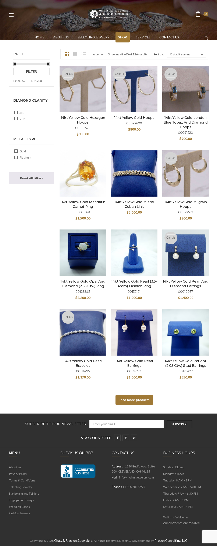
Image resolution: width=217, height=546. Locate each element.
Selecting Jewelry (20, 487)
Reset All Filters (31, 178)
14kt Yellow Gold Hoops (134, 118)
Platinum (25, 157)
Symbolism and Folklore (24, 493)
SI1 (21, 112)
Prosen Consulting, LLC (170, 540)
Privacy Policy (18, 474)
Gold (22, 151)
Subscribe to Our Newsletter (55, 424)
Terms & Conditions (22, 480)
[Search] (206, 36)
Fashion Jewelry (19, 513)
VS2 (22, 119)
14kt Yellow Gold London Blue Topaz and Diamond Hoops (186, 122)
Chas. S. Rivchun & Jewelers (73, 540)
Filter (31, 71)
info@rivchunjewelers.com (136, 477)
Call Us (68, 74)
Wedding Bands (19, 506)
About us (15, 467)
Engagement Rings (21, 500)
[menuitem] (39, 37)
